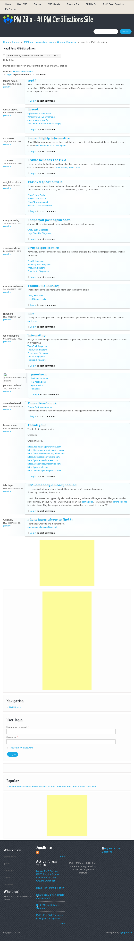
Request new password (21, 747)
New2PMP (22, 4)
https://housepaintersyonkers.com (43, 457)
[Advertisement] (67, 563)
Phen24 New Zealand (38, 202)
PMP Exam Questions (113, 4)
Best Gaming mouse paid (68, 167)
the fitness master (39, 378)
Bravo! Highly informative (48, 138)
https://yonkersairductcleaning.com (44, 464)
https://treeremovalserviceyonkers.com (45, 450)
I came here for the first (46, 160)
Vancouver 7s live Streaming (41, 117)
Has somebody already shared (51, 485)
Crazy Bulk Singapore (37, 230)
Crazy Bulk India (35, 295)
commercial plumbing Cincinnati (42, 527)
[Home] (48, 23)
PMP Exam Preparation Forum (38, 42)
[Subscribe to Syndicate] (37, 853)
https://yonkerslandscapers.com (42, 460)
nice (30, 313)
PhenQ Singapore (35, 261)
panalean (38, 374)
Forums (37, 4)
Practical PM (73, 4)
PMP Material (54, 4)
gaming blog (87, 502)
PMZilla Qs (91, 4)
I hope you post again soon (48, 220)
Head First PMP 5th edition (50, 887)
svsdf (31, 80)
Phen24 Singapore (36, 268)
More (62, 856)
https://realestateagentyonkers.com (44, 447)
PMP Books (15, 707)
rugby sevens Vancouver (39, 113)
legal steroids (37, 385)
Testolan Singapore (36, 360)
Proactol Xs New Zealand (40, 205)
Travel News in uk (42, 403)
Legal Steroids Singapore (39, 233)
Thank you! (36, 425)
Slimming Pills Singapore (39, 264)
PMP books (10, 9)
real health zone (38, 382)
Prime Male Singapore (37, 353)
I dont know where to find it (50, 519)
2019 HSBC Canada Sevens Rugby (44, 123)
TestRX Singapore (36, 356)
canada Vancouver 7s (37, 120)
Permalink (7, 87)
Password (12, 737)
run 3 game (32, 321)
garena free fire (120, 502)
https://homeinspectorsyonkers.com (44, 470)
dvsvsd (32, 109)
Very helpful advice (43, 248)
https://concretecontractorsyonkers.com (46, 453)
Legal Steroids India (37, 299)
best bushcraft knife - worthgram (50, 145)
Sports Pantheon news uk (40, 407)
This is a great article (45, 182)
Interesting (36, 335)
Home (8, 4)
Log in (9, 74)
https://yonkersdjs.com (38, 467)
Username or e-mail (17, 727)
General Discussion (67, 42)
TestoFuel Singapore (37, 346)
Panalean (35, 389)
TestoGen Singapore (37, 350)
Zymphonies (126, 932)
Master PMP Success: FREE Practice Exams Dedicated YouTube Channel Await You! (52, 786)
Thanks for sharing (43, 286)
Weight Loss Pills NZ (38, 198)
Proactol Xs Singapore (38, 271)
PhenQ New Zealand (37, 195)
